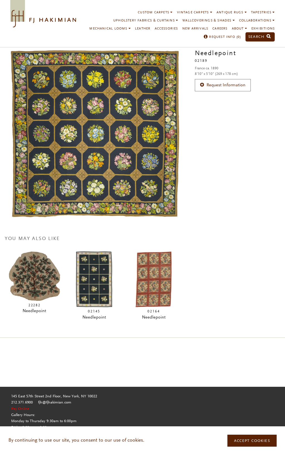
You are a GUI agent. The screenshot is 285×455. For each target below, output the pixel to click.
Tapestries (261, 12)
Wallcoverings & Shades (207, 20)
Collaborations (255, 20)
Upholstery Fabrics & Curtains (144, 20)
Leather (142, 28)
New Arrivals (195, 28)
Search (257, 37)
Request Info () (224, 37)
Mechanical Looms (108, 28)
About (238, 28)
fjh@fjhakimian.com (54, 403)
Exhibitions (263, 28)
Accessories (166, 28)
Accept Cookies (252, 441)
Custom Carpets (154, 12)
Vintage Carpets (193, 12)
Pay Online (20, 409)
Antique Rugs (231, 12)
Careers (219, 28)
